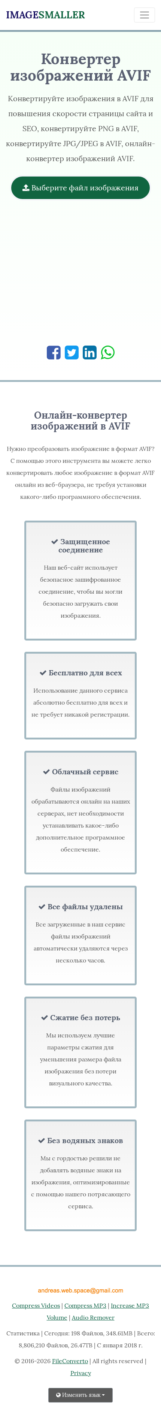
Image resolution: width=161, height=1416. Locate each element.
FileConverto (70, 1361)
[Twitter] (72, 352)
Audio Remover (93, 1317)
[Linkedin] (90, 352)
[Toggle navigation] (144, 14)
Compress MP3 (85, 1305)
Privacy (80, 1373)
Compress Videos (36, 1305)
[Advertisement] (80, 276)
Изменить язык (81, 1395)
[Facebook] (54, 352)
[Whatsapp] (108, 352)
